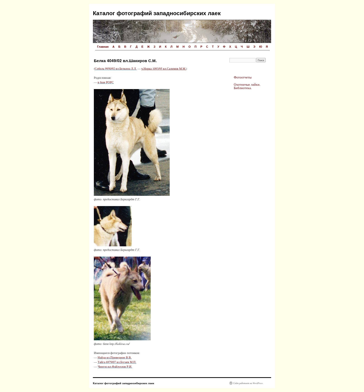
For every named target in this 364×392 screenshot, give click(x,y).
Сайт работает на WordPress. (248, 383)
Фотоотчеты (243, 77)
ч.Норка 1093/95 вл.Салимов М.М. (163, 68)
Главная (103, 46)
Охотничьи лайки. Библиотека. (247, 86)
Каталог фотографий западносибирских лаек (157, 13)
